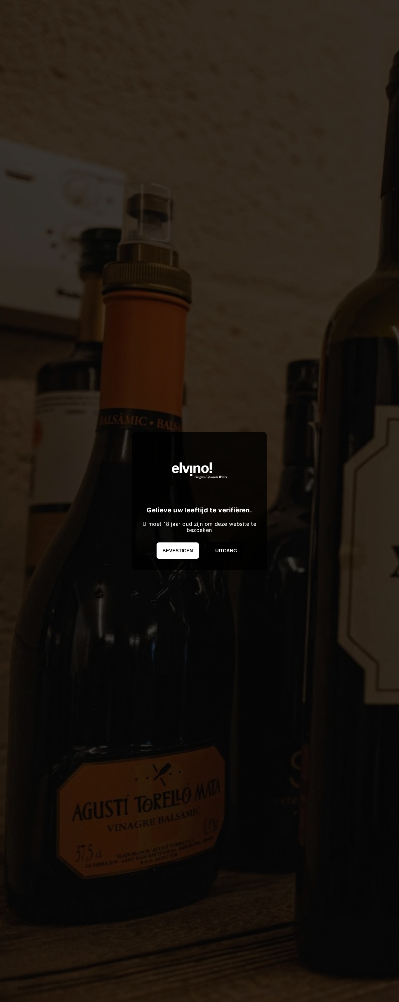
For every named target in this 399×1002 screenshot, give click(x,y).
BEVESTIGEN (177, 550)
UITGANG (226, 550)
